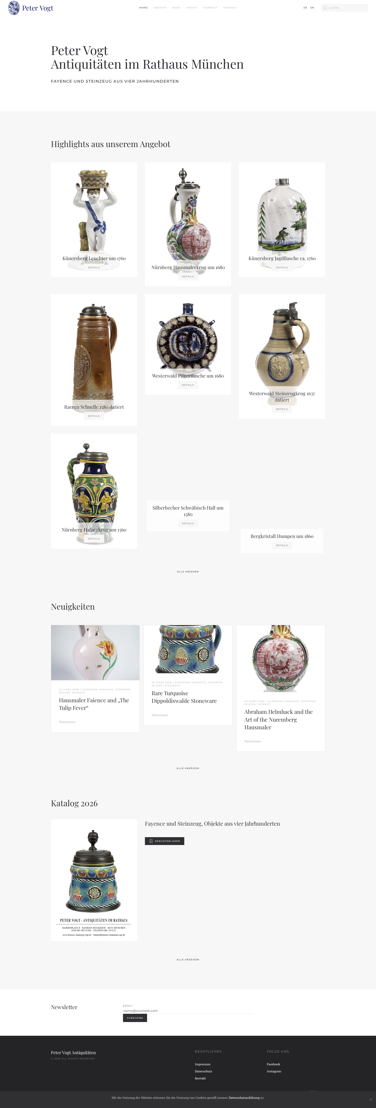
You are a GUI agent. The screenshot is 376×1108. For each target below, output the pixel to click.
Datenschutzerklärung (244, 1097)
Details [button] (94, 267)
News (176, 7)
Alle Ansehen (188, 571)
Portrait (210, 7)
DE (305, 7)
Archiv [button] (192, 7)
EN (312, 7)
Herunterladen (167, 841)
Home (143, 7)
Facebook (273, 1064)
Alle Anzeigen (188, 768)
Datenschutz (203, 1071)
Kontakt (230, 7)
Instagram (274, 1071)
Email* (128, 1005)
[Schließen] (370, 1099)
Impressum (203, 1064)
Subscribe (135, 1018)
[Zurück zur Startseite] (30, 8)
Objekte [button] (160, 7)
